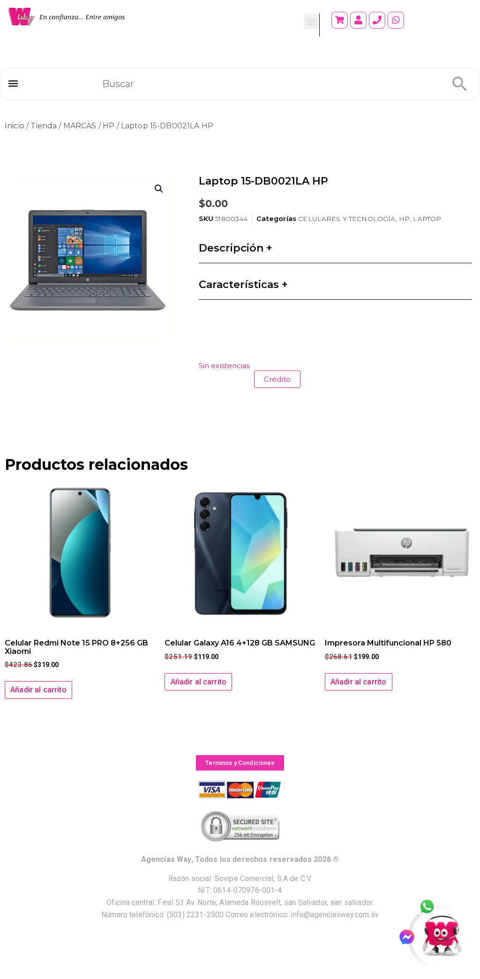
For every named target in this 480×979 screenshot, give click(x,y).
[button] (311, 21)
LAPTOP (427, 219)
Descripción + (235, 248)
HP (108, 125)
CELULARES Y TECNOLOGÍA (346, 219)
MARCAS (80, 125)
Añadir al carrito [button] (38, 689)
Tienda (43, 125)
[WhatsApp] (432, 907)
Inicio (14, 125)
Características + (243, 284)
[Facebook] (410, 937)
